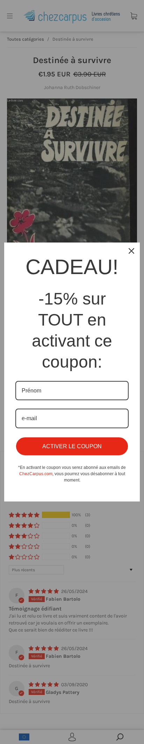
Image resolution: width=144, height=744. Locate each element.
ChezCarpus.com (35, 473)
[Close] (131, 251)
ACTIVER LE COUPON (72, 446)
